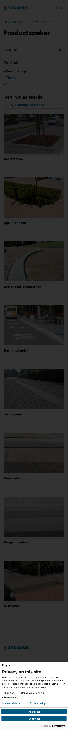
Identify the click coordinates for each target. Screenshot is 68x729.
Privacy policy (37, 703)
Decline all (34, 718)
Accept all (34, 711)
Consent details (11, 703)
